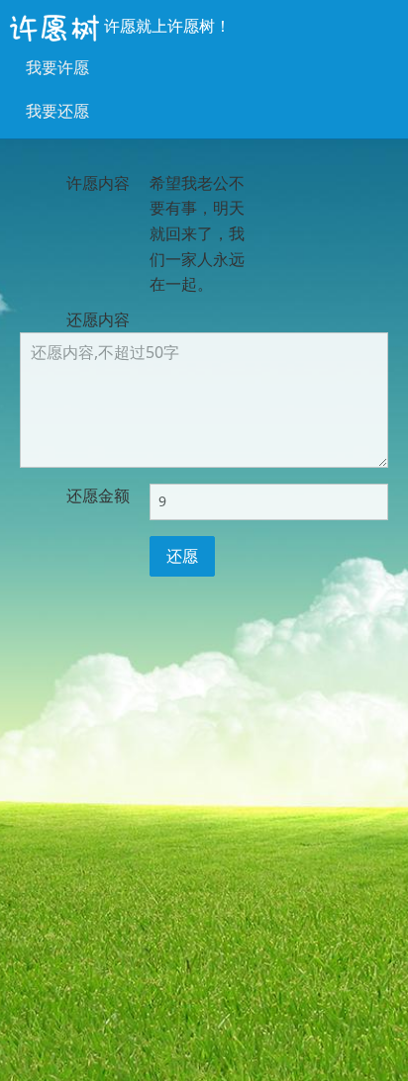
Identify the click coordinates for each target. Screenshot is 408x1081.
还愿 (182, 556)
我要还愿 (57, 111)
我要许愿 (57, 67)
